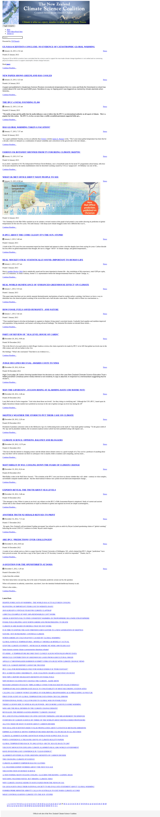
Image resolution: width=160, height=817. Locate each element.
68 (47, 806)
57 (23, 806)
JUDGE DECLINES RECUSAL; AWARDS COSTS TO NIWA (31, 363)
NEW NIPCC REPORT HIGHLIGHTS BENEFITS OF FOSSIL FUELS (28, 677)
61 (32, 806)
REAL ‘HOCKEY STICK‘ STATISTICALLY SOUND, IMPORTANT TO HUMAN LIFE (43, 260)
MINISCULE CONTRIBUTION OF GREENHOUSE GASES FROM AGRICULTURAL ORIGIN (38, 657)
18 (38, 804)
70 (51, 806)
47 (101, 804)
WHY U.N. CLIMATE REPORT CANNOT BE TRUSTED (24, 665)
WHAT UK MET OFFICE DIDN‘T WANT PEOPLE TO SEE (31, 177)
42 (90, 804)
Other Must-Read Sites (15, 32)
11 (23, 804)
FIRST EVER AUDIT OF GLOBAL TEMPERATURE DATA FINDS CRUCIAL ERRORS (35, 696)
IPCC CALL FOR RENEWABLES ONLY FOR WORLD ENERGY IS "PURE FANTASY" (35, 669)
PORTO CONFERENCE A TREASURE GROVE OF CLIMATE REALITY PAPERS (33, 740)
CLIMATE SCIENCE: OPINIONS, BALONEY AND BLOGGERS (33, 440)
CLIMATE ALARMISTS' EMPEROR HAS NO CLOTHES (24, 763)
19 (40, 804)
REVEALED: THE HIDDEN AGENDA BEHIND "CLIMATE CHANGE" (29, 712)
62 (34, 806)
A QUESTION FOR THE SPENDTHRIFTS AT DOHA (27, 564)
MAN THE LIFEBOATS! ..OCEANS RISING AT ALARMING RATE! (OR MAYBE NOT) (44, 390)
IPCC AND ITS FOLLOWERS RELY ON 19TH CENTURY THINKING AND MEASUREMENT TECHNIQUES (44, 716)
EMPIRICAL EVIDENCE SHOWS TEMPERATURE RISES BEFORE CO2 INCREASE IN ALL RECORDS (42, 732)
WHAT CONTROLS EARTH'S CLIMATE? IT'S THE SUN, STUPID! (28, 794)
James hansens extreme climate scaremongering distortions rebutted (26, 649)
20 (42, 804)
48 (103, 804)
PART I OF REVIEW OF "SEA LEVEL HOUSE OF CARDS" (31, 334)
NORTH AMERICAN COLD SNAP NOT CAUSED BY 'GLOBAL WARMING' (32, 638)
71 (53, 806)
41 (88, 804)
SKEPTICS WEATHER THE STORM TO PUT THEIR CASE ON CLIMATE (38, 415)
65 (40, 806)
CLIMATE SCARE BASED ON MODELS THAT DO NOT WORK (27, 626)
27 (58, 804)
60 (29, 806)
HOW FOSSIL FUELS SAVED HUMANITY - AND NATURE (31, 309)
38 (82, 804)
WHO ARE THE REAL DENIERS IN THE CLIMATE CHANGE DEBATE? (30, 708)
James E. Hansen (58, 139)
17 (36, 804)
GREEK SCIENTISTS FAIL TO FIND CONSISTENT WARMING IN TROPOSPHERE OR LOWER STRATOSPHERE (46, 618)
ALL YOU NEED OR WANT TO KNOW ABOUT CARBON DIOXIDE (29, 724)
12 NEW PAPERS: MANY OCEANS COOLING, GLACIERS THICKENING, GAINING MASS (38, 775)
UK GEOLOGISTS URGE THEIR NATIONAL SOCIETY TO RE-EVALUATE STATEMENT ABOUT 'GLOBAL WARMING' (48, 787)
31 (66, 804)
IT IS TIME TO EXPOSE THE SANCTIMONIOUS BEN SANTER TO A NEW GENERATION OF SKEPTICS (43, 630)
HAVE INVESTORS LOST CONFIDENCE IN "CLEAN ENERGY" (27, 751)
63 (36, 806)
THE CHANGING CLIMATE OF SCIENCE (19, 759)
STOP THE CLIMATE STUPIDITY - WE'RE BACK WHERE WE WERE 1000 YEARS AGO (36, 646)
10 (21, 804)
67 (45, 806)
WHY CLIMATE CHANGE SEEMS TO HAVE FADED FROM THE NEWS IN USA (33, 783)
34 (73, 804)
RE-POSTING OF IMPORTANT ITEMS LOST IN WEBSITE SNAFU (28, 606)
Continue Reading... (9, 68)
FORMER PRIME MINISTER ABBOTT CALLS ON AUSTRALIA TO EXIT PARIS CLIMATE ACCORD (41, 790)
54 (16, 806)
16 (34, 804)
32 (69, 804)
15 (32, 804)
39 (84, 804)
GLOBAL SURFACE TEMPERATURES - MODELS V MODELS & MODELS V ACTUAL (36, 642)
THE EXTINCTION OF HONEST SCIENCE (19, 771)
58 (25, 806)
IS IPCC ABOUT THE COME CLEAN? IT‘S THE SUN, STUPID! (33, 235)
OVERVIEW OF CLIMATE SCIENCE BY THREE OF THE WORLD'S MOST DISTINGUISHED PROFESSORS (44, 720)
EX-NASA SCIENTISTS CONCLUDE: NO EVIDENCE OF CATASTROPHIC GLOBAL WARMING (49, 47)
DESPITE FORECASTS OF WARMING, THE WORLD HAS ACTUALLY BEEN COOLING (37, 602)
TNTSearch (15, 41)
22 (47, 804)
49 (106, 804)
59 (27, 806)
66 (42, 806)
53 (14, 806)
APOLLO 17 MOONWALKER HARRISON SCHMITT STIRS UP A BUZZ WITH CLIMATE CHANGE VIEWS (43, 661)
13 (27, 804)
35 (75, 804)
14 (29, 804)
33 (71, 804)
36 (77, 804)
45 (97, 804)
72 (55, 806)
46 (99, 804)
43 (92, 804)
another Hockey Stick (15, 271)
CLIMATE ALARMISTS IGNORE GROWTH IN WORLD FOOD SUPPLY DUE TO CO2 (35, 736)
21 (45, 804)
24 (51, 804)
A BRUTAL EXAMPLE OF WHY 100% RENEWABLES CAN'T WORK (29, 614)
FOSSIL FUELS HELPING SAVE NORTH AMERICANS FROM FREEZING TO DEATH (35, 622)
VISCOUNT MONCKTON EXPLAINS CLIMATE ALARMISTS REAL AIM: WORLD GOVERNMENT (41, 747)
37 (79, 804)
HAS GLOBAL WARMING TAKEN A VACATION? (26, 127)
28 (60, 804)
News (105, 51)
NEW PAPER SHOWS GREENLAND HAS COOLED (27, 75)
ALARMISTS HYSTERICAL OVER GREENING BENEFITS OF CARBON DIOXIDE (34, 755)
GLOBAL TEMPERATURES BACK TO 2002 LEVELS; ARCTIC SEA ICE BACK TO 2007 (36, 743)
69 (49, 806)
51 (10, 806)
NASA (43, 139)
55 (18, 806)
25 (53, 804)
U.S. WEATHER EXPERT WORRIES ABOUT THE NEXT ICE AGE (28, 767)
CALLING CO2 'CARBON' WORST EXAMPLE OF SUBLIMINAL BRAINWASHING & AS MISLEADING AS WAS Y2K (48, 693)
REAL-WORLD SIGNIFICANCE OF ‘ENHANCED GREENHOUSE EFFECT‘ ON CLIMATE (46, 285)
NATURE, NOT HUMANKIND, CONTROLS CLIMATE (23, 634)
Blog (8, 30)
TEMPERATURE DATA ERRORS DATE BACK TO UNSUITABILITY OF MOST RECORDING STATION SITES (45, 689)
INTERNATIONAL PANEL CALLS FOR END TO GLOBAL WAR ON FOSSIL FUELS (35, 700)
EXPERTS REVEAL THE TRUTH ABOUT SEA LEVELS (29, 490)
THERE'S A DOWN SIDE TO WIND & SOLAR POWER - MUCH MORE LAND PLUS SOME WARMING (42, 704)
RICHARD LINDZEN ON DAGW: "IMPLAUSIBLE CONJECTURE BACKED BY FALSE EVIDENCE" (41, 685)
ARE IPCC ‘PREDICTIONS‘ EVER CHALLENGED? (27, 539)
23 (49, 804)
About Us (10, 33)
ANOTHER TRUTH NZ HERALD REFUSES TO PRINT (29, 515)
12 (25, 804)
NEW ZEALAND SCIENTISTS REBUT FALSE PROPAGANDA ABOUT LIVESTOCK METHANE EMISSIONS (44, 728)
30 (64, 804)
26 (55, 804)
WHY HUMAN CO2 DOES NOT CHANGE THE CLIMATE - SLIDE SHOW (31, 681)
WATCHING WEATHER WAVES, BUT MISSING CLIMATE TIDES (28, 779)
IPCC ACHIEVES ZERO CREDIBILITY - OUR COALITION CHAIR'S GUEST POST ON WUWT (39, 673)
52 (12, 806)
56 (21, 806)
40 (86, 804)
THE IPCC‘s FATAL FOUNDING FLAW (21, 102)
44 (95, 804)
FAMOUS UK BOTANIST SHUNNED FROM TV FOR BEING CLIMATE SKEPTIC (41, 152)
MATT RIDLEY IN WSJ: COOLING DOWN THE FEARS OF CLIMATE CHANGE (41, 465)
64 (38, 806)
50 (8, 806)
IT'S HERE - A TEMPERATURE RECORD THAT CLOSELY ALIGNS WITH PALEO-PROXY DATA (40, 653)
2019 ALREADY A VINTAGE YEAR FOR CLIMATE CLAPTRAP (27, 610)
